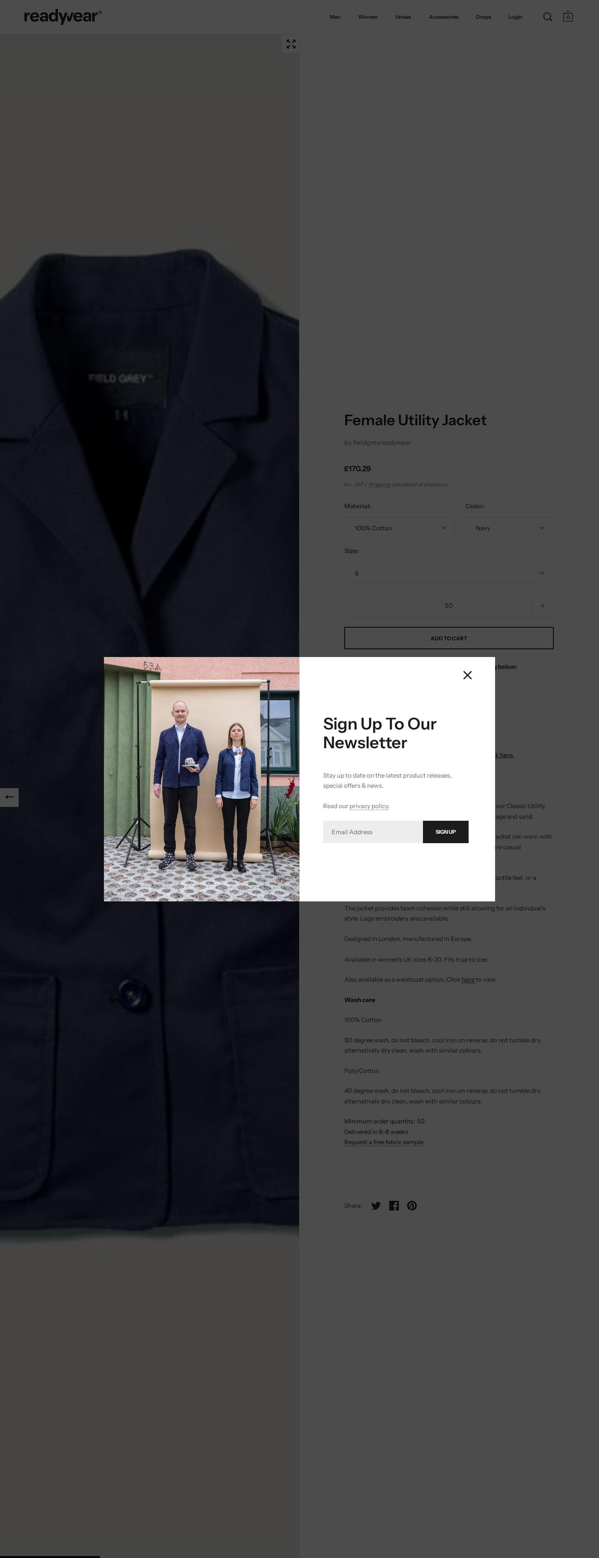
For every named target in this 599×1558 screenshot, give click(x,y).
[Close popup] (467, 675)
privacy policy (369, 806)
